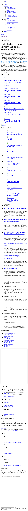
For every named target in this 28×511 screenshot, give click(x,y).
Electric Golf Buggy (8, 344)
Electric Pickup (7, 346)
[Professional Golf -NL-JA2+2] (7, 119)
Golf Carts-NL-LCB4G (12, 115)
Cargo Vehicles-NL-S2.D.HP (14, 188)
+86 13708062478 (8, 442)
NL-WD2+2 (11, 151)
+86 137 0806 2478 (8, 393)
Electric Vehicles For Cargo (10, 342)
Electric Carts (7, 345)
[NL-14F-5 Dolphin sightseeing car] (7, 192)
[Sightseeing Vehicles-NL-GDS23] (7, 155)
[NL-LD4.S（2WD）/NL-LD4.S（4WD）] (7, 167)
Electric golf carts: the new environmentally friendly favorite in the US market (14, 256)
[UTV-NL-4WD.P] (7, 179)
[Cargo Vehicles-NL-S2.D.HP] (7, 185)
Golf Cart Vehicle (8, 341)
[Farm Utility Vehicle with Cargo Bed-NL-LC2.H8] (7, 130)
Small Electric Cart (8, 338)
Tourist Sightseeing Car (9, 333)
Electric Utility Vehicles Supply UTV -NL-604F (13, 81)
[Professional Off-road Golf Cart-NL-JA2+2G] (4, 106)
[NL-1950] (7, 173)
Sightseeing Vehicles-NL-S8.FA (15, 145)
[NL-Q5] (7, 137)
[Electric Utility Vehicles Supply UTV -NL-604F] (4, 77)
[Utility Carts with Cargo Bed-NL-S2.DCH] (10, 161)
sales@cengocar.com (9, 396)
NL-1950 (10, 175)
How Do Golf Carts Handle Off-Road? (15, 208)
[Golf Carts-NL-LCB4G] (7, 113)
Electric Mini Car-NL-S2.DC (12, 103)
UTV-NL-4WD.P (13, 182)
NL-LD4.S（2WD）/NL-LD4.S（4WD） (14, 171)
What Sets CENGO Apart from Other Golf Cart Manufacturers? (15, 220)
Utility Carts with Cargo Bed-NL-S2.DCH (13, 164)
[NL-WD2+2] (7, 149)
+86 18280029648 (17, 442)
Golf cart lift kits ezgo (10, 268)
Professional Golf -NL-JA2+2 (12, 121)
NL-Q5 (9, 139)
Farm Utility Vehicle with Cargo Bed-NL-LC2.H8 (14, 134)
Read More (6, 85)
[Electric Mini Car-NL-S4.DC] (11, 88)
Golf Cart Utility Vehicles (16, 61)
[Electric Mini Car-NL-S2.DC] (7, 100)
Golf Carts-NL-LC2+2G (12, 200)
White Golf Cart (7, 337)
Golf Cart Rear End (8, 334)
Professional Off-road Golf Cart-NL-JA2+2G (14, 109)
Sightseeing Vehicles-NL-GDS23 (15, 158)
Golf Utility (13, 62)
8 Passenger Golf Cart (9, 340)
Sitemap (9, 430)
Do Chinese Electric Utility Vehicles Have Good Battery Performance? (14, 233)
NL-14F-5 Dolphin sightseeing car (14, 194)
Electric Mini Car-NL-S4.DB (12, 97)
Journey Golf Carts (5, 61)
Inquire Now (4, 428)
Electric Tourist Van (8, 336)
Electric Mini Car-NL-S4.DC (12, 91)
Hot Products (4, 430)
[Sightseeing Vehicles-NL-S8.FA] (7, 143)
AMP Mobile (15, 430)
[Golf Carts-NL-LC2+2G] (10, 198)
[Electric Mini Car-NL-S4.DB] (7, 94)
